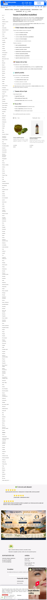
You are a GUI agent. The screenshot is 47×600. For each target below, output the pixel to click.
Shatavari (4, 398)
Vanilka (3, 449)
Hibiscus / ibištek (5, 164)
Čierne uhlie (4, 107)
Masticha (4, 278)
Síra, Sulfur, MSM (5, 404)
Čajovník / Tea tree (4, 96)
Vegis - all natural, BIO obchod (6, 6)
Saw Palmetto (5, 388)
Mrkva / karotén (5, 290)
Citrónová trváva (5, 89)
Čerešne (3, 101)
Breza (3, 75)
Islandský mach (5, 189)
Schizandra (4, 400)
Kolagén (3, 227)
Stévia (3, 418)
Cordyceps (4, 91)
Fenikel (3, 126)
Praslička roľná (5, 349)
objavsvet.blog (20, 583)
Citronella (4, 87)
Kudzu (3, 237)
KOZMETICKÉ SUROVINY (25, 9)
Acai (3, 17)
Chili (3, 179)
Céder (3, 81)
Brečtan (3, 73)
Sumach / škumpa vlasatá (5, 428)
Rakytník (3, 363)
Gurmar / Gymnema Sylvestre (4, 155)
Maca (3, 260)
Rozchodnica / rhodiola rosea (5, 378)
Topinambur (4, 436)
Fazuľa (3, 124)
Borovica (3, 69)
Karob (3, 215)
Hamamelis (4, 150)
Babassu (3, 56)
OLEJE (40, 9)
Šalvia (3, 423)
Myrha (3, 300)
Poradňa (13, 6)
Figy (3, 130)
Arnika (3, 44)
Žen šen (3, 478)
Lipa (3, 249)
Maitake (3, 262)
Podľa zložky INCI (5, 480)
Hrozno (3, 173)
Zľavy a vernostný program (29, 6)
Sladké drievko (5, 408)
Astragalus (4, 54)
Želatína (3, 470)
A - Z (26, 11)
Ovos (3, 323)
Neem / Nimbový (5, 302)
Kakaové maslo (5, 213)
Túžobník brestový (4, 442)
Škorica (3, 425)
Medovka (4, 282)
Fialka (3, 128)
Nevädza (4, 306)
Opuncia (3, 314)
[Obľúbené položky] (38, 6)
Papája (3, 333)
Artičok (3, 48)
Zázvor (3, 468)
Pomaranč (4, 343)
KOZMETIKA (16, 9)
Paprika (3, 335)
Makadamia (4, 268)
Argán (3, 36)
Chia (3, 177)
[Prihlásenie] (41, 6)
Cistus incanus (5, 85)
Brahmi (3, 71)
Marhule (3, 276)
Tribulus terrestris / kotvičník (5, 439)
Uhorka (3, 447)
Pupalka (3, 361)
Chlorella (4, 181)
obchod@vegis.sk (31, 565)
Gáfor (3, 132)
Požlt (3, 347)
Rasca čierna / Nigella (4, 366)
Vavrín (3, 453)
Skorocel (3, 406)
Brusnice (3, 77)
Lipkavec (4, 251)
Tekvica (3, 434)
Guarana (3, 148)
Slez (3, 412)
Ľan (3, 255)
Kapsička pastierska (4, 218)
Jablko (3, 191)
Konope (3, 231)
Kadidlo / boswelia (4, 211)
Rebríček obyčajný (4, 372)
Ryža (3, 384)
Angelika (4, 42)
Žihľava (3, 476)
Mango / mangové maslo (5, 273)
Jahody (3, 193)
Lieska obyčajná (5, 247)
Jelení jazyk (4, 202)
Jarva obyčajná (5, 197)
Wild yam (4, 461)
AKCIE (29, 11)
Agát (3, 25)
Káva (3, 223)
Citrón (3, 83)
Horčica (3, 167)
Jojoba (3, 206)
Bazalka (3, 62)
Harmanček (4, 152)
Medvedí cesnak (5, 284)
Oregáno (3, 316)
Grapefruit (4, 143)
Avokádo (4, 50)
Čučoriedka (4, 109)
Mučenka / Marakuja (4, 297)
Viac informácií (9, 592)
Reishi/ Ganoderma (4, 369)
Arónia (3, 46)
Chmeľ (3, 171)
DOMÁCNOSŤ (19, 11)
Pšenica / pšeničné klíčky (5, 356)
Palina (3, 331)
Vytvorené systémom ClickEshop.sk (23, 599)
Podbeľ (3, 345)
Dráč (3, 113)
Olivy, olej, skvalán (4, 311)
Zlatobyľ (3, 474)
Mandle (3, 271)
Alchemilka (4, 27)
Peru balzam (4, 337)
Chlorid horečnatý (5, 183)
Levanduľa (4, 245)
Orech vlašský (4, 318)
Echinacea (4, 119)
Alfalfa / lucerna (5, 21)
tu (29, 114)
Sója (3, 414)
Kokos (3, 225)
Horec (3, 169)
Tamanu (3, 432)
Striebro (3, 421)
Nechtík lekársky (5, 304)
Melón (3, 288)
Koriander (4, 229)
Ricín (3, 375)
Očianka (3, 308)
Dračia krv (4, 115)
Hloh (3, 160)
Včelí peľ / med (5, 455)
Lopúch (3, 253)
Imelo (3, 187)
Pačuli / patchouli (5, 325)
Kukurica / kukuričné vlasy (5, 240)
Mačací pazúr (4, 264)
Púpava (3, 359)
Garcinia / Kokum (5, 134)
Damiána (4, 111)
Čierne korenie (5, 103)
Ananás (3, 40)
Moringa (3, 292)
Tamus (3, 430)
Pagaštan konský (5, 327)
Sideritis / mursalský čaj (4, 395)
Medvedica (4, 286)
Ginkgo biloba (4, 139)
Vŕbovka (3, 459)
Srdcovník (4, 410)
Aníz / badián (4, 38)
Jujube (3, 208)
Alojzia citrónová (5, 29)
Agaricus (4, 23)
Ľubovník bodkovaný (4, 258)
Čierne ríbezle (4, 105)
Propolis (3, 351)
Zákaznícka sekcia (20, 6)
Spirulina (3, 416)
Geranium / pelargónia (4, 137)
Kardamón (4, 221)
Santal (3, 386)
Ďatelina (3, 117)
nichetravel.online (20, 581)
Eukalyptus (4, 122)
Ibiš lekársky (4, 185)
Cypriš (3, 93)
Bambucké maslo (5, 58)
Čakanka (3, 99)
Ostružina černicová (4, 321)
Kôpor (3, 235)
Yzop (3, 466)
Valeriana (4, 451)
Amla (3, 34)
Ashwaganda (4, 52)
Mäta (3, 280)
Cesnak (3, 79)
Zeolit (3, 472)
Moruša (3, 294)
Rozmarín (4, 380)
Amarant (4, 32)
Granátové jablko (5, 145)
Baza (3, 60)
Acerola (3, 19)
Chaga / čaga (4, 175)
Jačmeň (3, 195)
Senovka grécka (5, 390)
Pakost (3, 329)
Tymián (3, 445)
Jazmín (3, 200)
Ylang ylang (4, 463)
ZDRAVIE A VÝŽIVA (9, 9)
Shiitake (3, 402)
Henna (3, 162)
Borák (3, 65)
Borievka (3, 67)
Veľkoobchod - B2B (4, 7)
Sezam (3, 392)
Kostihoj (3, 233)
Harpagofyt (4, 158)
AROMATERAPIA (35, 9)
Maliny (3, 266)
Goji (3, 141)
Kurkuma (4, 242)
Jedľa (3, 204)
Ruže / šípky (4, 382)
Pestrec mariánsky (4, 340)
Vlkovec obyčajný (5, 457)
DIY (23, 11)
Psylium (3, 353)
